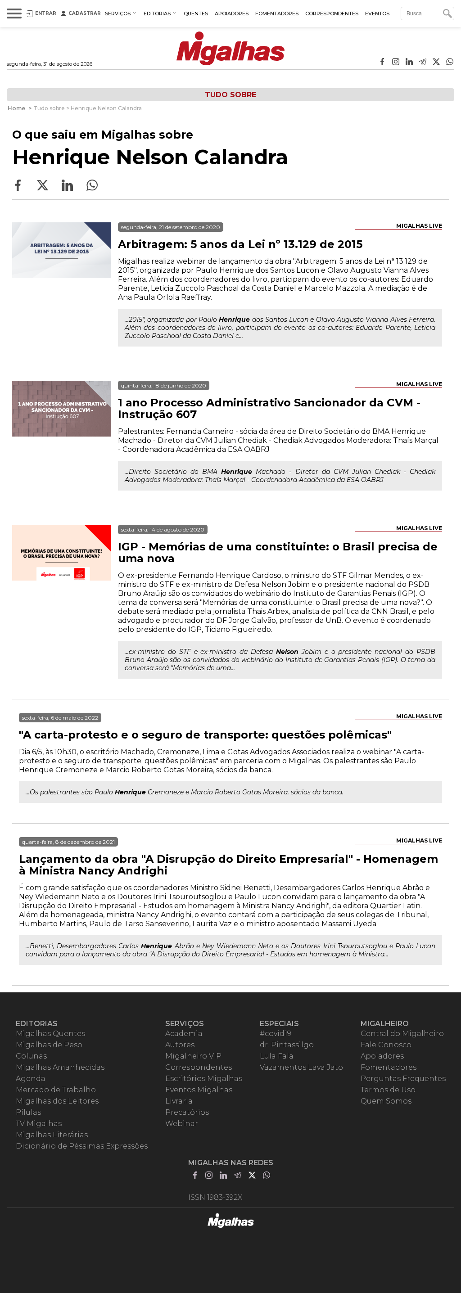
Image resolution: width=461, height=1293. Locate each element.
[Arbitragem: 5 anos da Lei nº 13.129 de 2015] (61, 271)
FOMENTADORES (276, 13)
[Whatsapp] (449, 62)
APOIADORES (232, 13)
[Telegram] (422, 62)
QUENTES (196, 13)
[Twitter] (436, 62)
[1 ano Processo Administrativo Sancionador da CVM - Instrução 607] (61, 430)
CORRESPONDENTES (331, 13)
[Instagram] (395, 62)
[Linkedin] (409, 62)
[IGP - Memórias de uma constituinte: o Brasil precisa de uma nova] (61, 574)
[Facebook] (382, 62)
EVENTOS (377, 13)
